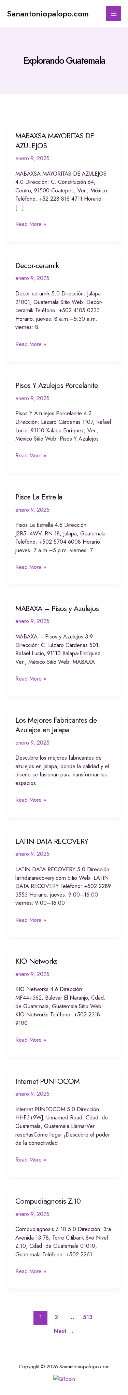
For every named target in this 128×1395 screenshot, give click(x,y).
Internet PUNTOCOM (47, 1081)
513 (88, 1316)
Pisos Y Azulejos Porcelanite (56, 385)
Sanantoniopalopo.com (48, 14)
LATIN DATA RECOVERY (51, 841)
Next (64, 1331)
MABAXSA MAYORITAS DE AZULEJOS (54, 140)
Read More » (30, 224)
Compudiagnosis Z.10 (48, 1201)
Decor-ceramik (37, 265)
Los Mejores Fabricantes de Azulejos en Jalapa (56, 725)
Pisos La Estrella (38, 497)
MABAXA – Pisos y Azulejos (57, 608)
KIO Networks (36, 961)
